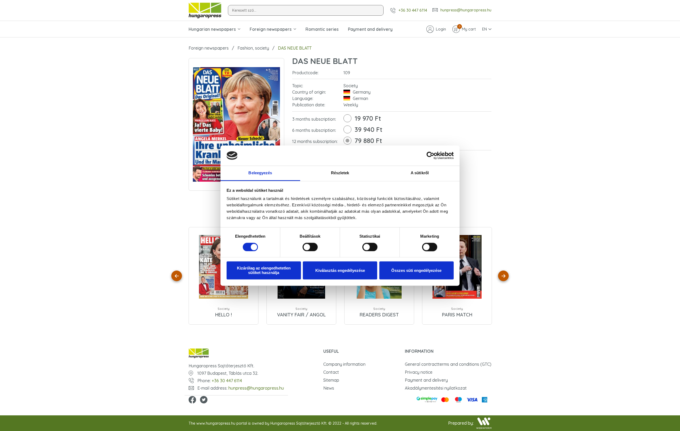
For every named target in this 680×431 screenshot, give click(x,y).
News (328, 388)
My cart (467, 28)
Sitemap (331, 380)
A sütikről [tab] (420, 173)
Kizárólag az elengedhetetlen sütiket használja (264, 270)
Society (224, 309)
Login (441, 29)
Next (503, 276)
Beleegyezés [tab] (260, 173)
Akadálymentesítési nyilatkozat (436, 388)
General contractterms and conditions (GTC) (448, 364)
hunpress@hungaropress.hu (465, 10)
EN (484, 29)
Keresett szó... (244, 10)
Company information (344, 364)
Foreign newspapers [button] (271, 29)
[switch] (310, 247)
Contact (331, 372)
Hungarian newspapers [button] (212, 29)
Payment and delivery (370, 29)
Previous (176, 276)
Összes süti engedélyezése (416, 270)
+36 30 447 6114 (412, 10)
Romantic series (322, 29)
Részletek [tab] (340, 173)
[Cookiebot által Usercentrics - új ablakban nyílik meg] (430, 155)
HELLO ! (223, 315)
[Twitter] (203, 400)
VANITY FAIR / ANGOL (301, 315)
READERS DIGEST (379, 315)
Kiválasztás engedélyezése (340, 270)
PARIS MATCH (457, 315)
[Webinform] (483, 423)
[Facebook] (192, 400)
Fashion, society (253, 48)
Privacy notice (418, 372)
